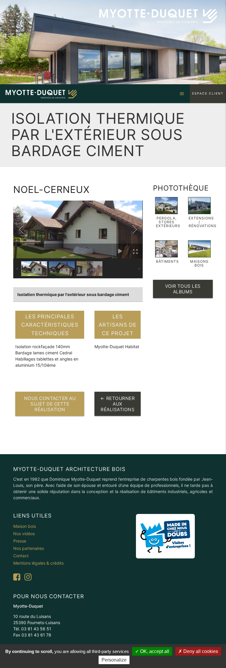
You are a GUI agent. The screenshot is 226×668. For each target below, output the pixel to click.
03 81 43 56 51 (36, 628)
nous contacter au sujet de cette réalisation (50, 404)
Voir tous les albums (183, 289)
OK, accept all (154, 651)
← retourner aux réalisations (117, 404)
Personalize (114, 659)
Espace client (208, 93)
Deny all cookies (200, 651)
